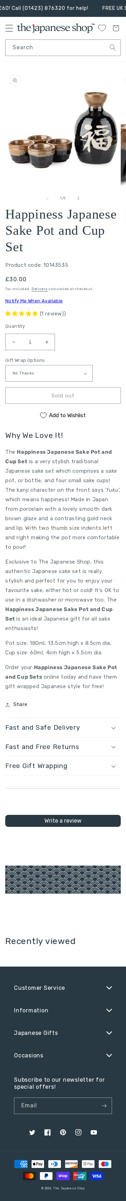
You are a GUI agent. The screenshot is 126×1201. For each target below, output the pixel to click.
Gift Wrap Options (25, 360)
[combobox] (63, 48)
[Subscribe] (104, 1106)
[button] (22, 313)
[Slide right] (78, 198)
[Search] (112, 47)
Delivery (39, 289)
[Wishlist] (102, 28)
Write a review (63, 820)
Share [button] (20, 705)
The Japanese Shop (69, 1188)
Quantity (15, 326)
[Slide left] (47, 198)
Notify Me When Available (34, 300)
